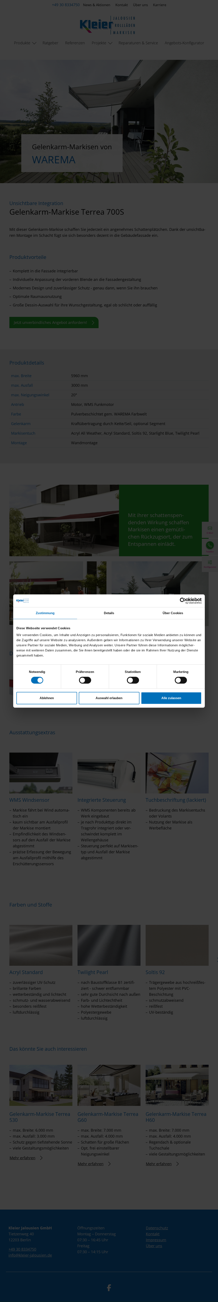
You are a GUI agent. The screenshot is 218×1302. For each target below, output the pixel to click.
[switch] (85, 680)
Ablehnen (47, 698)
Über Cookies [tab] (173, 613)
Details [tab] (109, 613)
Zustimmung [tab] (45, 613)
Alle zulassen (171, 698)
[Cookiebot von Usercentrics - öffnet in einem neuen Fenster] (183, 601)
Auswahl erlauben (109, 698)
